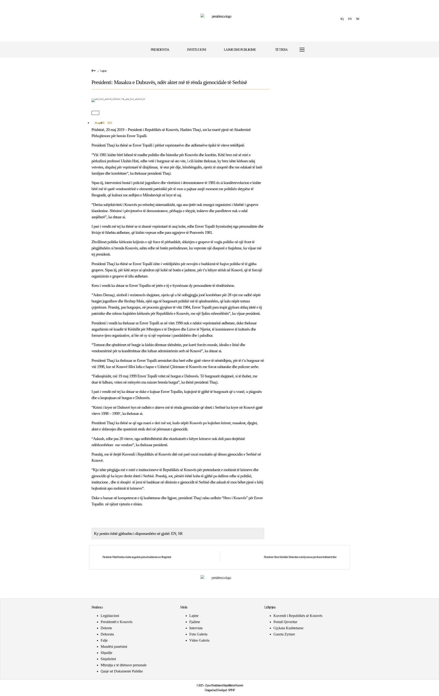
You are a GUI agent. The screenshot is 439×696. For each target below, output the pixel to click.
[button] (316, 49)
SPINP (231, 690)
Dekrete (106, 628)
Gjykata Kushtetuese (288, 628)
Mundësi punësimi (114, 646)
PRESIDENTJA (160, 49)
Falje (104, 640)
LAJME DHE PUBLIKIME (240, 49)
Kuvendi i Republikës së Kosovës (297, 616)
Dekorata (107, 634)
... (97, 70)
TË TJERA (281, 49)
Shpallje (106, 653)
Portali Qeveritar (285, 622)
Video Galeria (199, 640)
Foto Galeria (198, 634)
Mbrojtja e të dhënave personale (124, 665)
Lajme (103, 70)
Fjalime (194, 622)
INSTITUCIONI (196, 49)
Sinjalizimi (108, 659)
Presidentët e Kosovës (116, 622)
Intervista (196, 628)
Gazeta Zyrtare (284, 634)
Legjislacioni (110, 616)
